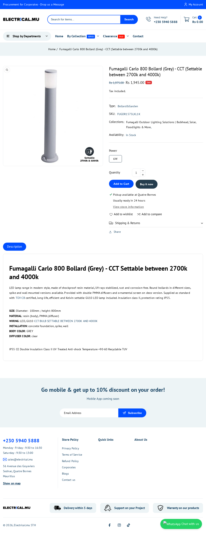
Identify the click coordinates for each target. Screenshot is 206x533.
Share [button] (117, 232)
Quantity (114, 172)
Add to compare (152, 214)
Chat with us (190, 524)
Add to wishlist (123, 214)
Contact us (68, 480)
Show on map (12, 483)
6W (115, 159)
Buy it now (146, 184)
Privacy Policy (70, 448)
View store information (128, 207)
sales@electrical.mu (20, 459)
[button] (156, 223)
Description (14, 246)
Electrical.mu (22, 525)
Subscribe (135, 413)
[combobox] (84, 19)
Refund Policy (70, 461)
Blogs (65, 473)
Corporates (69, 467)
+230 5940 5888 (21, 440)
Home (52, 49)
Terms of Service (72, 454)
